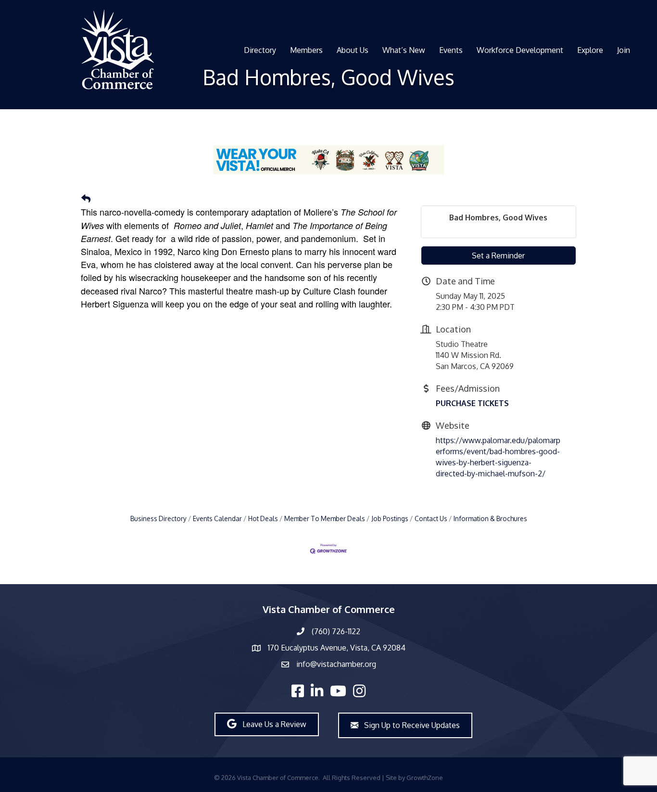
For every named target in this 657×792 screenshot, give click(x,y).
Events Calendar (217, 518)
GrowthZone (424, 777)
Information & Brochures (490, 518)
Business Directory (158, 518)
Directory (260, 50)
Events (451, 50)
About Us (352, 50)
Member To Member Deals (324, 518)
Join (623, 50)
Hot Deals (263, 518)
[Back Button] (85, 198)
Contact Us (431, 518)
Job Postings (389, 518)
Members (306, 50)
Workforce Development (520, 50)
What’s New (403, 50)
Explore (590, 50)
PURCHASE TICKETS (472, 403)
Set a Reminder (498, 255)
